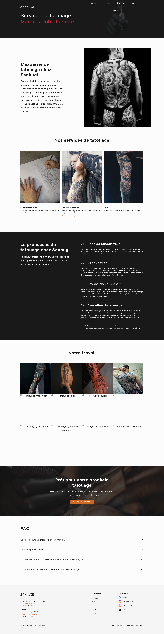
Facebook (125, 597)
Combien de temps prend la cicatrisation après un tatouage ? (51, 560)
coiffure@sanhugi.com (31, 603)
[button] (82, 540)
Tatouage (106, 3)
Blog (132, 3)
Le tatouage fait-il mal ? (32, 550)
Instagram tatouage (129, 606)
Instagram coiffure (128, 602)
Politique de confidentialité (134, 625)
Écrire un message (27, 216)
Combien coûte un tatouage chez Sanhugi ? (42, 540)
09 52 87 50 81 (28, 616)
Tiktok (124, 610)
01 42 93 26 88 (28, 606)
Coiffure (93, 3)
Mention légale (117, 625)
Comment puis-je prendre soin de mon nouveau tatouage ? (50, 569)
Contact (116, 10)
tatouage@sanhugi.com (31, 614)
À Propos (120, 3)
